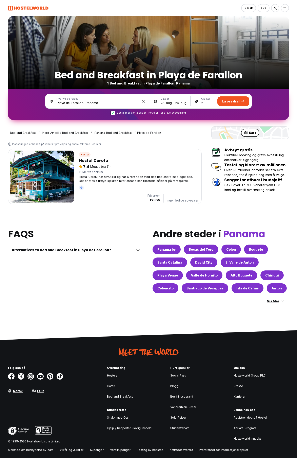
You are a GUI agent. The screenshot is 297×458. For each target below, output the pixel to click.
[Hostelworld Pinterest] (50, 376)
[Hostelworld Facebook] (11, 376)
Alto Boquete (241, 275)
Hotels (111, 386)
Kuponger (97, 450)
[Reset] (143, 101)
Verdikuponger (120, 450)
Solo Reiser (178, 417)
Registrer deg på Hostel (250, 417)
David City (204, 262)
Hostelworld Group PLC (250, 375)
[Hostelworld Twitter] (21, 376)
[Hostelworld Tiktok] (60, 376)
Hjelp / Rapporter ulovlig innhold (129, 428)
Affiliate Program (245, 428)
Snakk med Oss (117, 417)
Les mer (96, 144)
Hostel (85, 154)
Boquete (256, 249)
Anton (277, 288)
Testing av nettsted (150, 450)
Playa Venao (167, 275)
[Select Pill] (275, 8)
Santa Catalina (169, 262)
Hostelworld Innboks (248, 438)
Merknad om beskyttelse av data (30, 450)
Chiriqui (272, 275)
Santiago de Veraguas (204, 288)
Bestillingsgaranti (181, 396)
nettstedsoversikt (181, 450)
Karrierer (240, 396)
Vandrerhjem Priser (183, 407)
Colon (231, 249)
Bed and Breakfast (120, 396)
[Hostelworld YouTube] (40, 376)
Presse (238, 386)
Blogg (174, 386)
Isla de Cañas (247, 288)
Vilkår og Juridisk (72, 450)
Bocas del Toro (201, 249)
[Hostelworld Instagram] (30, 376)
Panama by (166, 249)
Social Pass (178, 375)
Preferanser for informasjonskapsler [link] (223, 450)
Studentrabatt (179, 428)
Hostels (112, 375)
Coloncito (165, 288)
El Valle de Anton (239, 262)
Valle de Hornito (204, 275)
